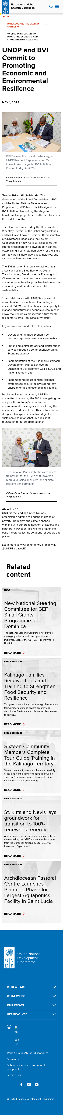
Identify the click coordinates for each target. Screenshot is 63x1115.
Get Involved (17, 1014)
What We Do (16, 996)
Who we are (16, 987)
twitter (13, 1084)
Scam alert (13, 1059)
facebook (21, 1084)
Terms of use (14, 1075)
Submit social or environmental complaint (26, 1067)
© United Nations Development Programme (30, 1099)
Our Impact (15, 1005)
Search (51, 6)
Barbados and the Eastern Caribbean (23, 6)
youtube (36, 1084)
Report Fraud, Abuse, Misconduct (27, 1053)
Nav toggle (57, 6)
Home (6, 16)
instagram (29, 1084)
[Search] (17, 1036)
